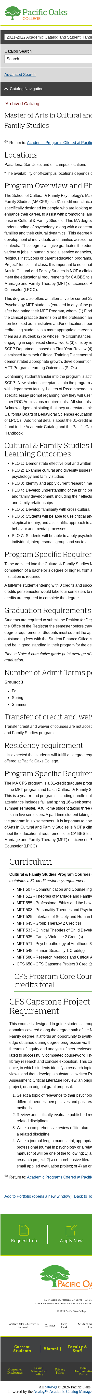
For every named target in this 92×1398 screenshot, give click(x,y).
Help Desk (64, 1325)
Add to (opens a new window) (37, 1196)
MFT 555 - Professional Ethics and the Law (54, 903)
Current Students (22, 1349)
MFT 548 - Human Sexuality (41, 950)
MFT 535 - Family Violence (40, 937)
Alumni (50, 1349)
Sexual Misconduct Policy (39, 1371)
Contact (50, 1325)
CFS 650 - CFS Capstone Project (46, 964)
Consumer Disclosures (15, 1371)
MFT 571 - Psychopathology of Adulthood (53, 944)
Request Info (24, 1240)
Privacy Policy (60, 1371)
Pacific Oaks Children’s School (23, 1325)
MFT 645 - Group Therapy (39, 923)
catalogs (51, 1387)
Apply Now (71, 1240)
